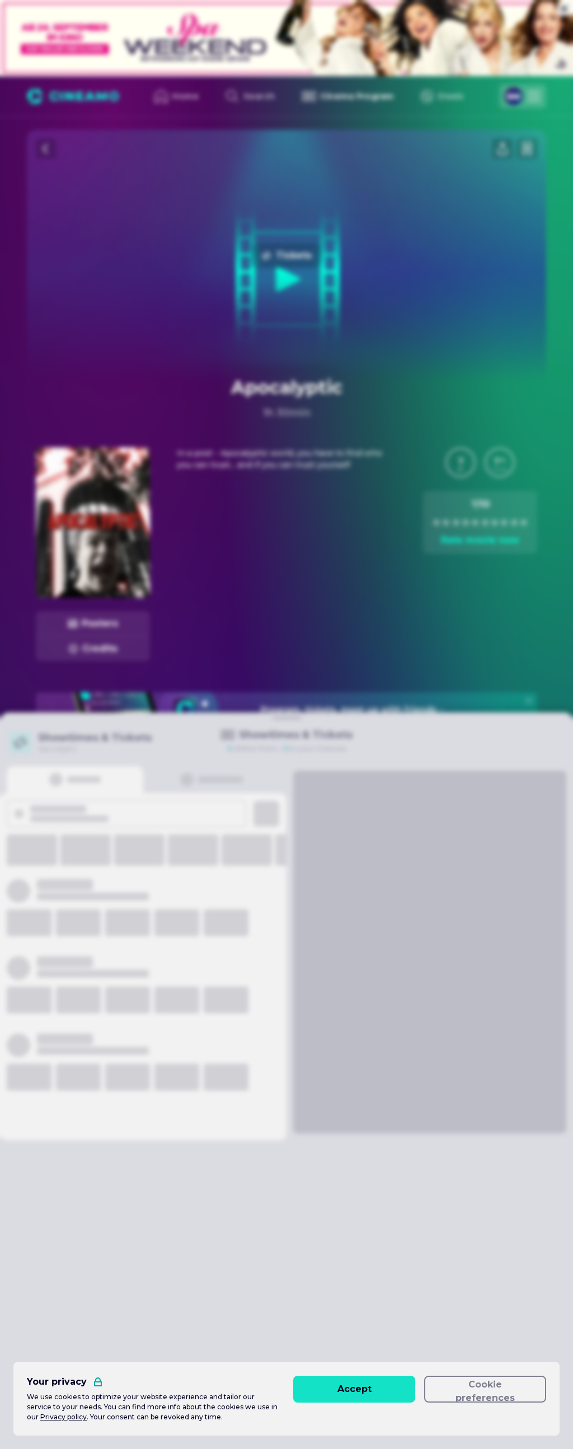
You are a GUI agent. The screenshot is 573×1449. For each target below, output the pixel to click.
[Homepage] (73, 96)
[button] (460, 462)
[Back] (46, 149)
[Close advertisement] (564, 9)
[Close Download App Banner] (528, 700)
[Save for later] (527, 149)
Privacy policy (63, 1417)
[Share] (502, 149)
